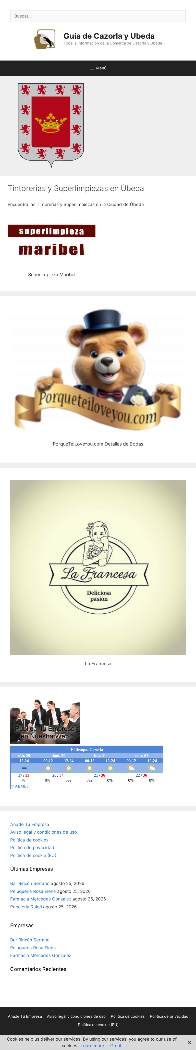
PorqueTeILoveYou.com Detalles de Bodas (98, 372)
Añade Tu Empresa (29, 824)
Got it (115, 1045)
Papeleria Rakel (26, 906)
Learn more (92, 1045)
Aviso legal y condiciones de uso (43, 832)
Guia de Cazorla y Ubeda (109, 35)
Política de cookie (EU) (33, 855)
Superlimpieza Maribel (51, 245)
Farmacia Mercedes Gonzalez (40, 898)
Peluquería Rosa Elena (33, 891)
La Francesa (98, 567)
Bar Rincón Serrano (30, 883)
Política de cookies (29, 839)
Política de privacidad (32, 847)
